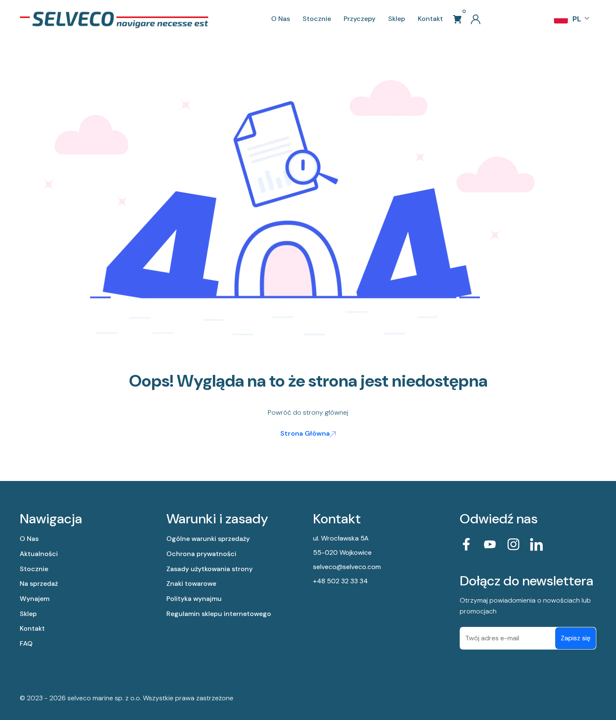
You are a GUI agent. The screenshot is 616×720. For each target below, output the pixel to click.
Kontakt (430, 18)
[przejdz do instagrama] (513, 544)
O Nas (280, 18)
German (562, 57)
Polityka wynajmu (194, 598)
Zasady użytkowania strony (209, 568)
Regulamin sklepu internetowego (218, 613)
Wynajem (34, 598)
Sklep (396, 18)
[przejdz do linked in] (537, 544)
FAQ (26, 643)
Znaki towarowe (191, 583)
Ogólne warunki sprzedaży (208, 538)
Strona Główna (305, 433)
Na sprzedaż (39, 583)
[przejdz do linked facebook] (466, 544)
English (562, 40)
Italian (562, 73)
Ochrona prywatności (201, 553)
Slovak (562, 90)
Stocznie (317, 18)
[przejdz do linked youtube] (490, 544)
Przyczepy (359, 18)
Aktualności (39, 553)
